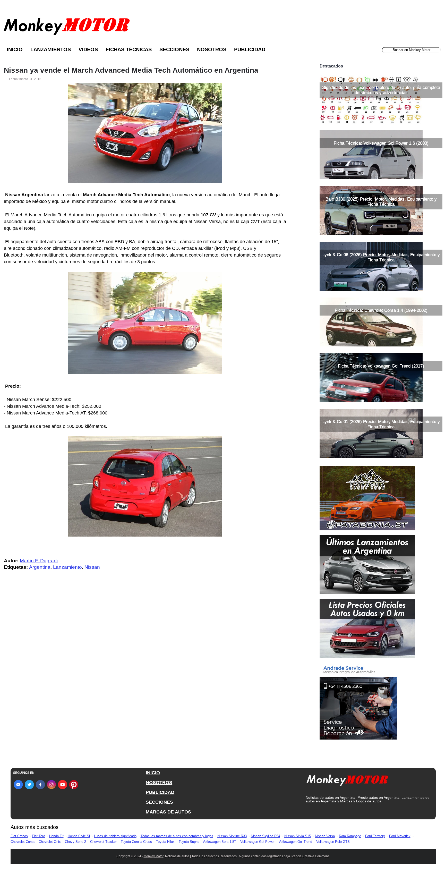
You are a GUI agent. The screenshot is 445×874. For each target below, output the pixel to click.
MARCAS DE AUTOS (168, 811)
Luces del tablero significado (115, 836)
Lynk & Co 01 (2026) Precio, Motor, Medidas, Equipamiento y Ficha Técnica (381, 424)
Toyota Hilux (165, 842)
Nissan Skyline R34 (265, 836)
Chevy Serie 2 (75, 842)
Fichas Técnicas (129, 49)
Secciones (174, 49)
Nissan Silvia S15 (297, 836)
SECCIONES (159, 802)
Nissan (92, 567)
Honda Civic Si (79, 836)
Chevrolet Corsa (23, 842)
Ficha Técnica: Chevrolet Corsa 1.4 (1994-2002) (381, 310)
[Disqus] (146, 677)
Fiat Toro (38, 836)
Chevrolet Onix (50, 842)
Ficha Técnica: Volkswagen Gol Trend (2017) (381, 365)
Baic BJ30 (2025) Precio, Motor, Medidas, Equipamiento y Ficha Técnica (381, 202)
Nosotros (211, 49)
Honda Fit (56, 836)
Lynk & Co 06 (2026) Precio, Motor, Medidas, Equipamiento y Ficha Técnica (381, 257)
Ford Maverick (399, 836)
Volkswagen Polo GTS (333, 842)
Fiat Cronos (19, 836)
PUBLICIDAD (160, 792)
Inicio (15, 49)
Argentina (39, 567)
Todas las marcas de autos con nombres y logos (177, 836)
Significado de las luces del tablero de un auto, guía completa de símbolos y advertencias (381, 90)
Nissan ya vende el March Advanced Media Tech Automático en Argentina (131, 70)
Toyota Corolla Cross (136, 842)
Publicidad (249, 49)
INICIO (153, 772)
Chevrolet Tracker (103, 842)
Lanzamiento (67, 567)
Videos (88, 49)
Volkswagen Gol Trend (295, 842)
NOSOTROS (159, 782)
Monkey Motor (154, 856)
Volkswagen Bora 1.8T (219, 842)
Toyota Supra (189, 842)
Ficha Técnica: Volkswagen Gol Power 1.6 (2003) (381, 143)
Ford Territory (375, 836)
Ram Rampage (350, 836)
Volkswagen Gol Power (257, 842)
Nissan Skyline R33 (232, 836)
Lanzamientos (50, 49)
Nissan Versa (325, 836)
